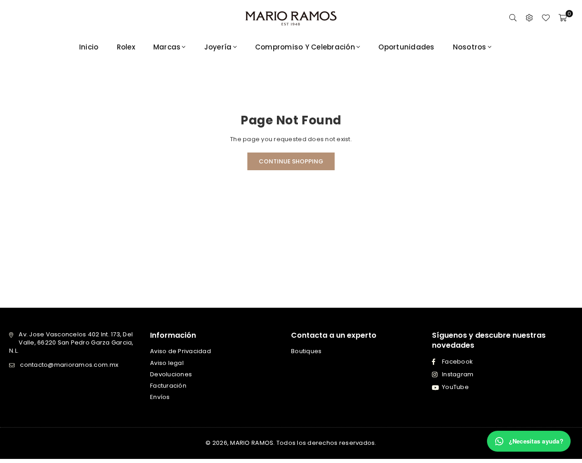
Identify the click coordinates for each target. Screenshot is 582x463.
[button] (562, 18)
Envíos (160, 397)
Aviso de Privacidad (180, 351)
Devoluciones (171, 374)
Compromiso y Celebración (305, 47)
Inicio (89, 47)
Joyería (218, 47)
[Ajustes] (529, 18)
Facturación (168, 385)
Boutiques (306, 351)
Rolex (126, 47)
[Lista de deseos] (545, 18)
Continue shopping (291, 161)
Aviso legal (167, 363)
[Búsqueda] (513, 18)
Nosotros (470, 47)
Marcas (167, 47)
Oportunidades (406, 47)
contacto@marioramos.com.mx (69, 364)
